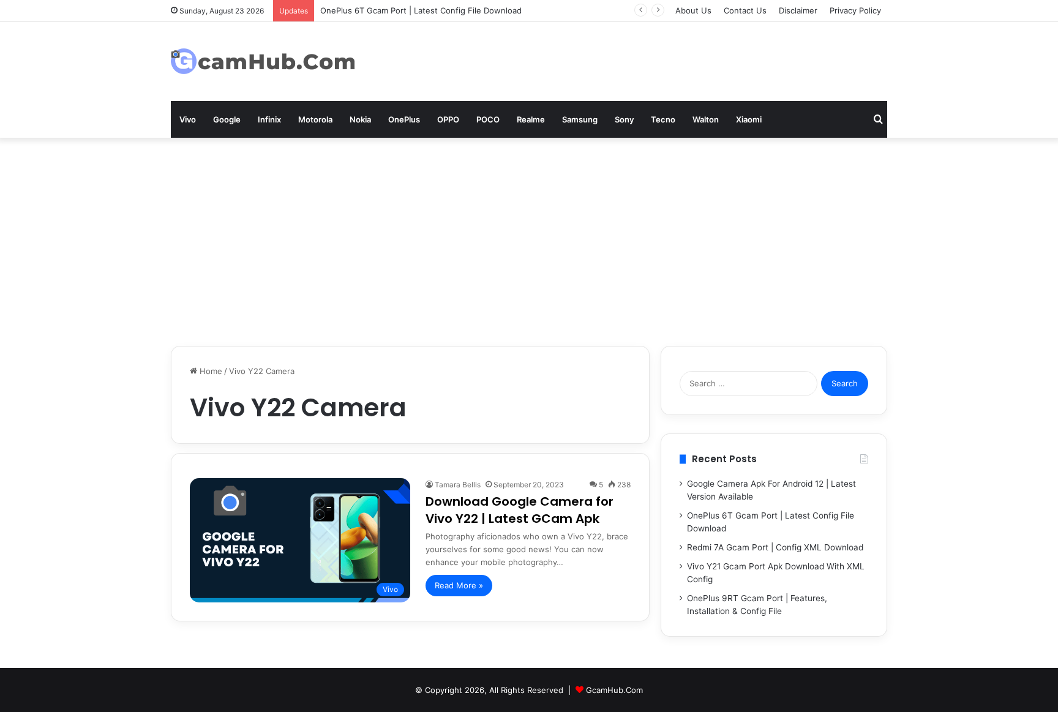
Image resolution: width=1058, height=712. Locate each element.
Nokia (360, 119)
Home (209, 371)
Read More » (459, 585)
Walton (705, 119)
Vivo (187, 119)
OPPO (448, 119)
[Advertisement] (529, 242)
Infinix (269, 119)
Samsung (580, 119)
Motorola (315, 119)
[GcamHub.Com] (263, 62)
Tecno (663, 119)
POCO (488, 119)
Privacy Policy (855, 10)
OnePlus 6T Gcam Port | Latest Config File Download (421, 10)
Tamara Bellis (458, 484)
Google (227, 119)
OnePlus (404, 119)
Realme (531, 119)
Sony (624, 119)
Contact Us (745, 10)
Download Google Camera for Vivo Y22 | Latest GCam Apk (519, 510)
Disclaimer (798, 10)
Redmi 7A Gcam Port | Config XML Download (775, 547)
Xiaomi (749, 119)
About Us (693, 10)
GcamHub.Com (614, 690)
